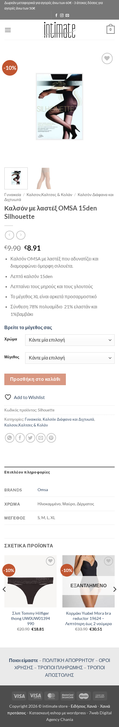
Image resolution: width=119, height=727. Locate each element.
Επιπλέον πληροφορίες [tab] (27, 472)
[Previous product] (20, 235)
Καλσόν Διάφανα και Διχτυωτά (68, 419)
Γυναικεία (12, 194)
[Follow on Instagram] (62, 16)
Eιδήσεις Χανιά (84, 706)
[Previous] (14, 107)
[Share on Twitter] (30, 438)
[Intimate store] (59, 30)
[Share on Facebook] (20, 438)
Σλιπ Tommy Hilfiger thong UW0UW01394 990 (30, 618)
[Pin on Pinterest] (51, 438)
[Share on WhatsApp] (9, 438)
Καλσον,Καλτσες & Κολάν (49, 194)
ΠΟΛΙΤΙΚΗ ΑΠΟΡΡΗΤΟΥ (68, 660)
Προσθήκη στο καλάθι (35, 379)
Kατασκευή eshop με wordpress (57, 712)
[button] (7, 30)
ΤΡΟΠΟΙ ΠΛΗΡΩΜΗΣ (60, 667)
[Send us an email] (67, 16)
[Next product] (9, 235)
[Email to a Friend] (41, 438)
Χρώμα (10, 339)
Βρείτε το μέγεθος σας (28, 327)
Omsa (43, 489)
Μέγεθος (11, 357)
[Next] (105, 107)
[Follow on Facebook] (56, 16)
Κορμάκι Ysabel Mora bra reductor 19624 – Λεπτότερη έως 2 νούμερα (88, 618)
